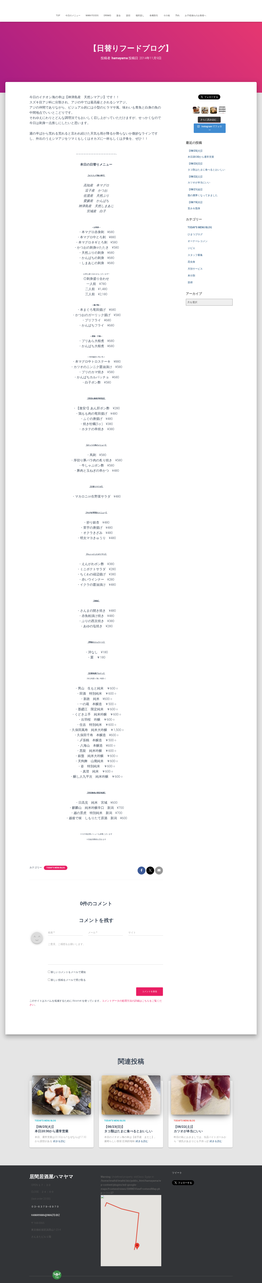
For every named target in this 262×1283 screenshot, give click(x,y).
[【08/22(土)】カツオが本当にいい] (200, 1094)
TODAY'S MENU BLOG (55, 868)
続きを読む (59, 1141)
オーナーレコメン (198, 241)
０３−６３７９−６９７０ (45, 1206)
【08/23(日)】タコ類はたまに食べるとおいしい (128, 1128)
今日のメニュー (72, 15)
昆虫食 (191, 261)
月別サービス (195, 268)
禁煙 (190, 282)
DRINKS (107, 15)
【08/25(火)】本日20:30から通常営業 (51, 1128)
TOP (58, 15)
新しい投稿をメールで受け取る (68, 979)
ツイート (177, 1172)
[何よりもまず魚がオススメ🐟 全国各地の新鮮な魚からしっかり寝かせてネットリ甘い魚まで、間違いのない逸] (213, 110)
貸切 (128, 15)
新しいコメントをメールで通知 (68, 972)
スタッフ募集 (195, 255)
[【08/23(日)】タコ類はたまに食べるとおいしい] (131, 1094)
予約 (177, 15)
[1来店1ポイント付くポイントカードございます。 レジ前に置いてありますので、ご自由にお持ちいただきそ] (196, 110)
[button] (137, 1246)
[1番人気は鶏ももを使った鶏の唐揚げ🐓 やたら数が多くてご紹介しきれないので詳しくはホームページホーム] (204, 110)
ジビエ (191, 248)
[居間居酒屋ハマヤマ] (131, 6)
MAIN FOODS (92, 15)
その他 (166, 15)
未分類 (191, 275)
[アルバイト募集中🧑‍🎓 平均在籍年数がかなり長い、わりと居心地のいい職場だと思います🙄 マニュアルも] (222, 110)
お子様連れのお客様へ (195, 15)
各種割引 (154, 15)
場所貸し (140, 15)
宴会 (118, 15)
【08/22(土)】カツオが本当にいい (188, 1128)
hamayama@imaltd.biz (45, 1215)
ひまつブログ (195, 234)
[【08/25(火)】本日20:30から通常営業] (61, 1094)
